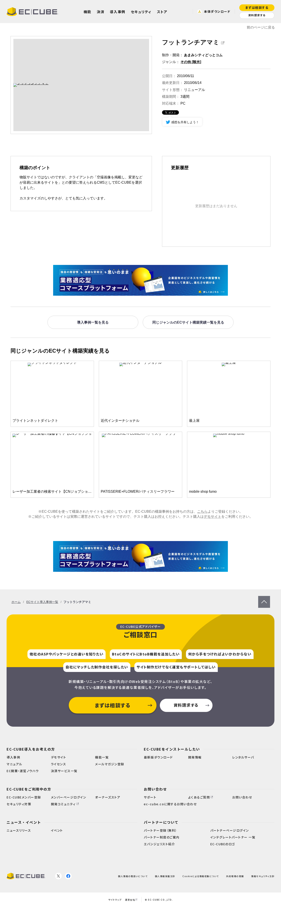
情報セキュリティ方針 (262, 876)
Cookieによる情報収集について (200, 876)
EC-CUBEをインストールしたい (172, 749)
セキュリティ (141, 11)
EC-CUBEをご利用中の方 (29, 789)
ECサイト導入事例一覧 (42, 602)
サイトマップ (115, 899)
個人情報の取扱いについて (133, 876)
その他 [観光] (190, 62)
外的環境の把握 (235, 876)
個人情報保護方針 (165, 876)
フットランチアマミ (190, 42)
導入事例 (117, 11)
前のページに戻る (261, 27)
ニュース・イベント (24, 822)
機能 (87, 11)
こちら (202, 511)
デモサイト (212, 516)
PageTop (264, 598)
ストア (162, 11)
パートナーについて (161, 822)
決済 (100, 11)
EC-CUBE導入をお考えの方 (31, 749)
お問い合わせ (155, 789)
